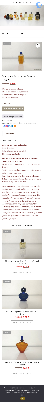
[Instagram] (6, 126)
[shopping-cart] (30, 2)
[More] (15, 126)
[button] (38, 45)
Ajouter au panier (13, 109)
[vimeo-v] (27, 2)
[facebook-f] (13, 2)
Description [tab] (9, 134)
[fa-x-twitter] (17, 2)
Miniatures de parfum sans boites (23, 123)
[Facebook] (4, 126)
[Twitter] (9, 126)
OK (22, 398)
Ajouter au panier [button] (22, 272)
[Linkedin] (12, 126)
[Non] (41, 393)
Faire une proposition (13, 117)
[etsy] (23, 2)
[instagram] (20, 2)
